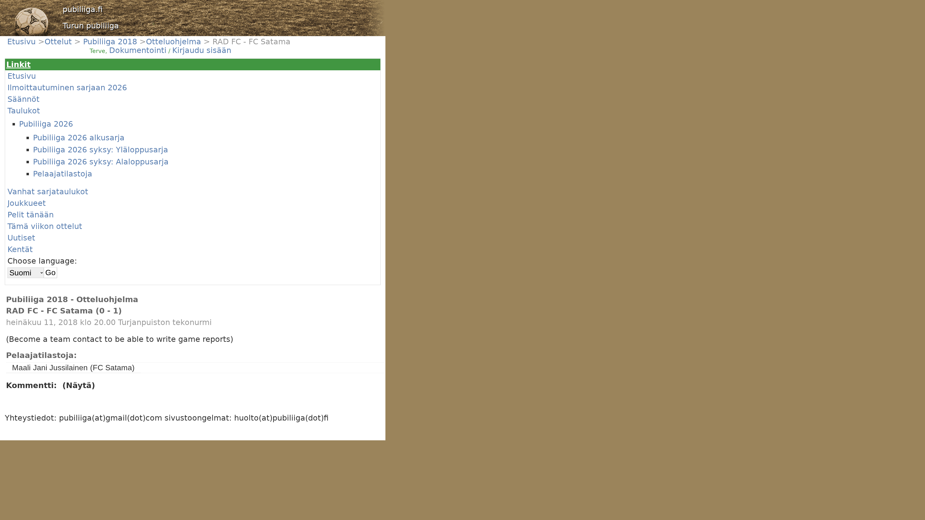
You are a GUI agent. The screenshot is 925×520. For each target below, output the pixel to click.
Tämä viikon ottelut (44, 226)
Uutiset (21, 237)
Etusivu (22, 41)
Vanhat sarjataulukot (47, 191)
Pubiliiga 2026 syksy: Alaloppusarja (101, 161)
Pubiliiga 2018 (109, 41)
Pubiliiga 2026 (46, 124)
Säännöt (23, 99)
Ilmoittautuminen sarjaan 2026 (67, 87)
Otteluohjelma (173, 41)
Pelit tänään (30, 214)
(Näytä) (78, 385)
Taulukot (23, 110)
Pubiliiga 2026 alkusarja (79, 137)
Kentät (20, 249)
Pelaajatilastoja (62, 173)
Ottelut (59, 41)
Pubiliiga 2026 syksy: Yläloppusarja (100, 149)
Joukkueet (26, 203)
